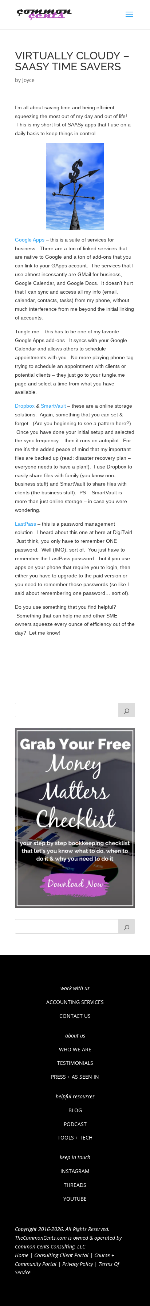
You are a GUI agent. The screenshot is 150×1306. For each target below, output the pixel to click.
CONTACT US (75, 1015)
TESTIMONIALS (75, 1062)
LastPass (25, 524)
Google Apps (29, 240)
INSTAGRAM (75, 1171)
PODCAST (75, 1124)
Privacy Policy (77, 1263)
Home (21, 1255)
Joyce (28, 80)
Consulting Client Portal (61, 1255)
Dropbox (25, 406)
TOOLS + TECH (75, 1137)
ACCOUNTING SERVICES (75, 1002)
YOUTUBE (75, 1198)
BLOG (75, 1110)
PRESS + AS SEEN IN (75, 1076)
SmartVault (53, 406)
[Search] (126, 710)
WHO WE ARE (75, 1049)
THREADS (75, 1184)
